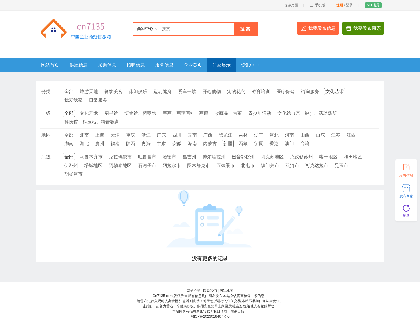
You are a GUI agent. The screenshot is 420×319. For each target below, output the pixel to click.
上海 (99, 135)
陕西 (130, 143)
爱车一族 (187, 91)
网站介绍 (194, 291)
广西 (207, 135)
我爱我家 (73, 100)
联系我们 (210, 291)
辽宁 (258, 135)
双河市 (292, 165)
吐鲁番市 (147, 156)
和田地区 (353, 156)
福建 (115, 143)
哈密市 (169, 156)
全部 (68, 91)
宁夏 (258, 143)
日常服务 (98, 100)
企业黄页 (193, 65)
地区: (46, 135)
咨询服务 (310, 91)
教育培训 (261, 91)
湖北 (84, 143)
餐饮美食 (113, 91)
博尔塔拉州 (214, 156)
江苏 (335, 135)
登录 (349, 5)
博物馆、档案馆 (140, 113)
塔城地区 (93, 165)
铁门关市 (270, 165)
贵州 (99, 143)
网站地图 (226, 291)
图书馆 (111, 113)
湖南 (68, 143)
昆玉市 (341, 165)
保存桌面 (291, 5)
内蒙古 (210, 143)
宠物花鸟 (236, 91)
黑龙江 (225, 135)
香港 (274, 143)
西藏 (243, 143)
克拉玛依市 (120, 156)
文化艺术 (334, 91)
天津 (115, 135)
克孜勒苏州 (301, 156)
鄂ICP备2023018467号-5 (210, 316)
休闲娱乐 (138, 91)
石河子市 (147, 165)
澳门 (289, 143)
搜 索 (245, 28)
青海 (146, 143)
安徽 (176, 143)
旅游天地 (89, 91)
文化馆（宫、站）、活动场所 (307, 113)
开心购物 (212, 91)
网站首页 (50, 65)
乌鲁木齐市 (91, 156)
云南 (192, 135)
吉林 (243, 135)
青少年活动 (259, 113)
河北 (274, 135)
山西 (304, 135)
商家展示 (221, 65)
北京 (84, 135)
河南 (289, 135)
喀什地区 (328, 156)
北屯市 (248, 165)
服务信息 (164, 65)
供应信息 (78, 65)
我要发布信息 (322, 28)
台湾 (304, 143)
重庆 (130, 135)
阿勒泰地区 (120, 165)
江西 (351, 135)
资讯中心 (250, 65)
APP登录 (373, 5)
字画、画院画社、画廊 (185, 113)
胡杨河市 (73, 174)
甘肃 (161, 143)
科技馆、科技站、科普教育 (91, 121)
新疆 (227, 143)
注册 (339, 5)
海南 (192, 143)
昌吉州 (189, 156)
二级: (46, 156)
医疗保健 (285, 91)
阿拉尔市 (172, 165)
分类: (46, 91)
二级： (48, 113)
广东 (161, 135)
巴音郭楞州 (243, 156)
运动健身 (162, 91)
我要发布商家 (367, 28)
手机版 (320, 5)
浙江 (146, 135)
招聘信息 (136, 65)
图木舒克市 (198, 165)
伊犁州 (71, 165)
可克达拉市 (316, 165)
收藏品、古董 (228, 113)
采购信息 (107, 65)
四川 (176, 135)
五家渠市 (225, 165)
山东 (320, 135)
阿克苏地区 (272, 156)
